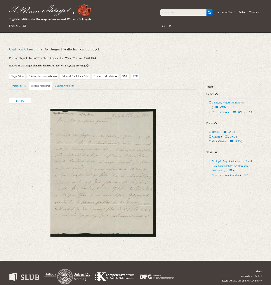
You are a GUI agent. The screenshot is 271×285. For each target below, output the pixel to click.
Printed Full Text (19, 85)
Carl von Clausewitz (26, 49)
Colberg (216, 136)
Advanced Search (226, 12)
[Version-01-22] (17, 25)
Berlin (215, 131)
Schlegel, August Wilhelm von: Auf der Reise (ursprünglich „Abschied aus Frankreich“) (233, 165)
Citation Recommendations (43, 76)
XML (125, 76)
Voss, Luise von (220, 112)
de (163, 25)
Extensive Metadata (104, 76)
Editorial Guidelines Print (75, 76)
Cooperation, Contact (251, 276)
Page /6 (20, 100)
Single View (17, 76)
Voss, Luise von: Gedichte (225, 175)
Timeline (254, 12)
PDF (135, 76)
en (170, 25)
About (258, 271)
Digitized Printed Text (64, 85)
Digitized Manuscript (40, 85)
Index (242, 12)
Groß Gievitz (219, 141)
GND (38, 57)
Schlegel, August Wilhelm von (228, 102)
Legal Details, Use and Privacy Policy (242, 280)
